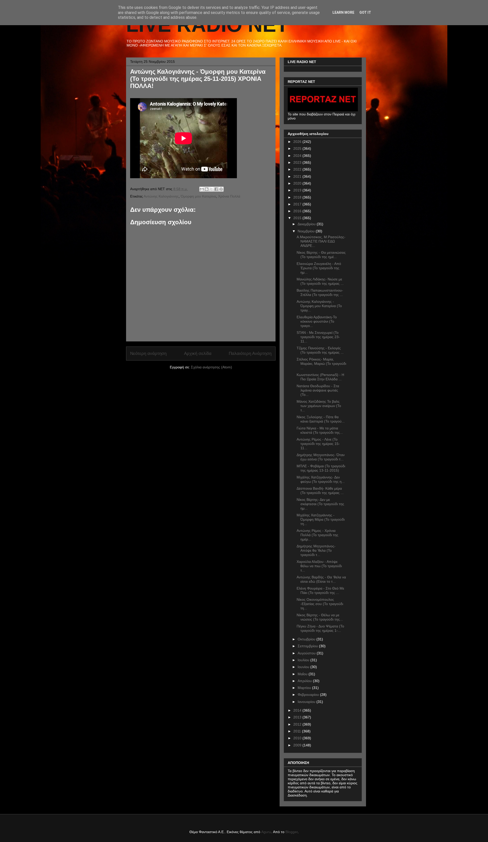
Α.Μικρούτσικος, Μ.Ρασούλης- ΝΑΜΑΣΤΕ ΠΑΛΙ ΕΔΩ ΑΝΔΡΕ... (321, 241)
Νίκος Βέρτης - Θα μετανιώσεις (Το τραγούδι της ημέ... (321, 254)
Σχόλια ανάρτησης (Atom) (211, 367)
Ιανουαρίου (307, 702)
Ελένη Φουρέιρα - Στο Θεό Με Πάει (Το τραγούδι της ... (320, 590)
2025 (297, 148)
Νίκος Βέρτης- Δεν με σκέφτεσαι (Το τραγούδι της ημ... (320, 504)
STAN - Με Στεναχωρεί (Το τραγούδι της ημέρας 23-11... (318, 336)
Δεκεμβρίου (307, 224)
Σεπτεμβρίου (308, 646)
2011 (297, 731)
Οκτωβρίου (307, 639)
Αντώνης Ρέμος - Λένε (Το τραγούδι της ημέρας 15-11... (318, 443)
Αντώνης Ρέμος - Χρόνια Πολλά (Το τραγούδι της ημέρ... (317, 535)
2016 (297, 211)
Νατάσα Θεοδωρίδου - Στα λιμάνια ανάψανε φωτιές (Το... (318, 390)
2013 (297, 717)
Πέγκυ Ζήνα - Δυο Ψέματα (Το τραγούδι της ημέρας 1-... (320, 628)
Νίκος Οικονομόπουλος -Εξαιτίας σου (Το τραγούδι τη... (320, 603)
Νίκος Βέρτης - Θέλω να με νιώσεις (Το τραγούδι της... (320, 617)
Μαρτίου (305, 688)
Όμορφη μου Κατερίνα (198, 196)
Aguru (266, 832)
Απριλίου (305, 681)
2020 (297, 183)
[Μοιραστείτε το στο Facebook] (216, 189)
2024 (297, 156)
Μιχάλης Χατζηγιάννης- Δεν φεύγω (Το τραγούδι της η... (321, 479)
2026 (297, 142)
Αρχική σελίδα (197, 353)
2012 (297, 724)
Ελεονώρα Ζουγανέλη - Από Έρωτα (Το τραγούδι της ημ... (319, 268)
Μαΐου (303, 674)
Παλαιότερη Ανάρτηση (250, 353)
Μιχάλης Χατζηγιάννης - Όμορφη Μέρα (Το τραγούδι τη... (321, 519)
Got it (365, 12)
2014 (297, 710)
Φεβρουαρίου (309, 695)
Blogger (291, 832)
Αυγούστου (307, 653)
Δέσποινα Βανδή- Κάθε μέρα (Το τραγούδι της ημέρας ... (320, 490)
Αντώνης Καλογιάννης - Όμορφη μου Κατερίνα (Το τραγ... (319, 305)
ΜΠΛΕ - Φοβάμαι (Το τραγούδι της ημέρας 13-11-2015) (321, 468)
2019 (297, 190)
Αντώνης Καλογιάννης (161, 196)
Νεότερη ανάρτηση (148, 353)
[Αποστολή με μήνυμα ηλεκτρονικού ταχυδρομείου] (201, 189)
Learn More (343, 12)
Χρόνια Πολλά (229, 196)
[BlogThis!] (206, 189)
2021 (297, 176)
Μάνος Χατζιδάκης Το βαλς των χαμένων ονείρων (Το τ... (319, 405)
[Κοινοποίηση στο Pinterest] (221, 189)
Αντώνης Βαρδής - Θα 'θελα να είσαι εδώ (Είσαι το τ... (321, 579)
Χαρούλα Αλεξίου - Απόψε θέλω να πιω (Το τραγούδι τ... (319, 566)
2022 (297, 169)
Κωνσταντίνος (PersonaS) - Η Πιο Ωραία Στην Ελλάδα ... (320, 377)
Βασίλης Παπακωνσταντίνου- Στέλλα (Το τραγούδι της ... (320, 292)
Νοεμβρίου (307, 231)
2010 (297, 738)
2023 (297, 162)
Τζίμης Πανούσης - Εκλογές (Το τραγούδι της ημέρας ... (320, 350)
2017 (297, 204)
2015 (297, 218)
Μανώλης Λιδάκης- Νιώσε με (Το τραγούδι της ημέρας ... (320, 281)
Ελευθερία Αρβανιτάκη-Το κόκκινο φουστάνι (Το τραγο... (317, 321)
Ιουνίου (304, 667)
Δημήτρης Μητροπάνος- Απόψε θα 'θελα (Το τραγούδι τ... (316, 550)
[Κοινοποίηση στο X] (211, 189)
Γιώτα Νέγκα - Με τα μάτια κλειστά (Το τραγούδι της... (320, 430)
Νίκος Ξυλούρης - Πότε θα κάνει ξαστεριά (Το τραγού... (321, 419)
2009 (297, 745)
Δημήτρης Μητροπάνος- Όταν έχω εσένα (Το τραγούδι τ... (321, 457)
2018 (297, 197)
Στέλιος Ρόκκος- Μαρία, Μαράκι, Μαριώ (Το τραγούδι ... (321, 363)
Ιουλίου (304, 660)
